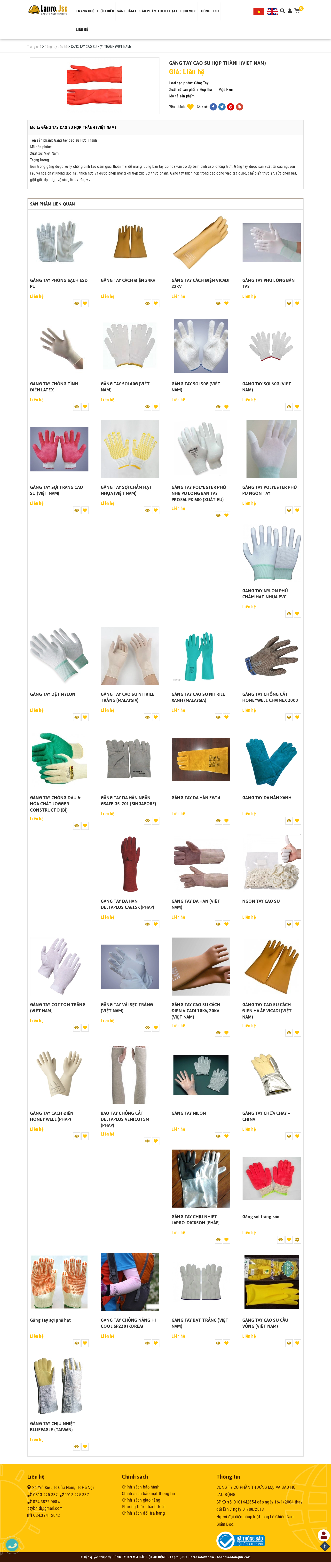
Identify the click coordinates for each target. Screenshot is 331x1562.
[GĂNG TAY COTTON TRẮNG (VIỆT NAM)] (59, 966)
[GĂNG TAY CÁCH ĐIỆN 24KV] (130, 242)
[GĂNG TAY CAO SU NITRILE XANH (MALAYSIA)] (201, 656)
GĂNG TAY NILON (189, 1113)
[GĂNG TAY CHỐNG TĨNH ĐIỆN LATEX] (59, 345)
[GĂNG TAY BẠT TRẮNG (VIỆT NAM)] (201, 1282)
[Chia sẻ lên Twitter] (222, 106)
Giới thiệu (105, 11)
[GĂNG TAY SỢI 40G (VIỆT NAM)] (130, 345)
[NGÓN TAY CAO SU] (271, 863)
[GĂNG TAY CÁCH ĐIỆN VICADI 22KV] (201, 242)
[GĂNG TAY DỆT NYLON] (59, 656)
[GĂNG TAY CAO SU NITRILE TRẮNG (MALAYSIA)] (130, 656)
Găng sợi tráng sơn (260, 1216)
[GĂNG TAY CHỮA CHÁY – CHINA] (271, 1075)
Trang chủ (85, 11)
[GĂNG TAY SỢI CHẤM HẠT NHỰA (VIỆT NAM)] (130, 449)
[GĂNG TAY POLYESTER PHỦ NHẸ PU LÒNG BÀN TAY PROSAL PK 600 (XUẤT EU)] (201, 449)
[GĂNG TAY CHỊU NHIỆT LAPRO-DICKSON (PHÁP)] (201, 1178)
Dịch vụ (187, 11)
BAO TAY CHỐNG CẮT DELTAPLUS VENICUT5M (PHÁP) (125, 1119)
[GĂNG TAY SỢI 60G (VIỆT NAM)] (271, 345)
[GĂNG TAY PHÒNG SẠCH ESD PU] (59, 242)
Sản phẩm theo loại (157, 11)
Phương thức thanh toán (144, 1506)
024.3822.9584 (46, 1501)
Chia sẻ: (203, 107)
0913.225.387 (76, 1494)
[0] (297, 11)
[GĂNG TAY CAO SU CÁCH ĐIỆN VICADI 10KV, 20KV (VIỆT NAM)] (201, 966)
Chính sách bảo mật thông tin (148, 1493)
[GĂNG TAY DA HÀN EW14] (201, 759)
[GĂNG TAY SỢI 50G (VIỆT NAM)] (201, 345)
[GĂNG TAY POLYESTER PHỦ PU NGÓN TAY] (271, 449)
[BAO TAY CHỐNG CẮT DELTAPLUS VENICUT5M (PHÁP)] (130, 1075)
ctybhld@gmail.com (45, 1508)
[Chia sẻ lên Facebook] (213, 106)
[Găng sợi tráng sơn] (271, 1178)
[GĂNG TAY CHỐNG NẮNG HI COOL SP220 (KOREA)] (130, 1282)
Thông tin (208, 11)
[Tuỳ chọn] (297, 1240)
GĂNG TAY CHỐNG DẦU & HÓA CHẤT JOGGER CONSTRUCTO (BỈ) (55, 803)
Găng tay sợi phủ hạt (50, 1320)
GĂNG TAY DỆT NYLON (52, 694)
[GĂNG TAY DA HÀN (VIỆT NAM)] (201, 863)
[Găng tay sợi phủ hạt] (59, 1282)
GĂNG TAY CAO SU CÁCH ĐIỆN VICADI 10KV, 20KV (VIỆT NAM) (196, 1010)
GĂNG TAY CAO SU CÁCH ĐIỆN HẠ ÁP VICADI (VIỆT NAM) (267, 1010)
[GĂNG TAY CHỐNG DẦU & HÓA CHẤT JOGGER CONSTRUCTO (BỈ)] (59, 759)
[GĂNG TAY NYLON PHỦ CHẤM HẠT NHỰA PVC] (271, 552)
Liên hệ (82, 29)
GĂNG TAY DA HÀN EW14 (196, 797)
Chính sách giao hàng (141, 1500)
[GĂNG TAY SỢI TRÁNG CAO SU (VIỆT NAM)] (59, 449)
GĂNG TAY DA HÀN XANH (267, 797)
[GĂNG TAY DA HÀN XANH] (271, 759)
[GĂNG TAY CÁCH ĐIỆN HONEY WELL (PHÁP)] (59, 1075)
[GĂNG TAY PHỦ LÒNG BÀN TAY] (271, 242)
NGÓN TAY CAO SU (261, 901)
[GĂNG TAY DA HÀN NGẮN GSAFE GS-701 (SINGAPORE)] (130, 759)
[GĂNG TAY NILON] (201, 1075)
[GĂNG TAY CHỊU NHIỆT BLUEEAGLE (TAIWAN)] (59, 1385)
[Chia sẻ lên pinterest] (230, 106)
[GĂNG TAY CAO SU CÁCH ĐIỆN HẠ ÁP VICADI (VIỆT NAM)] (271, 966)
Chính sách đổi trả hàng (143, 1513)
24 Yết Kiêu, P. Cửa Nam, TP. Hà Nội (63, 1487)
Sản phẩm (126, 11)
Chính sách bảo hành (140, 1486)
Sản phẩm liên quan (52, 203)
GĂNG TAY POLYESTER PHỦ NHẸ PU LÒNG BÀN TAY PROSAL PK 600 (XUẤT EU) (199, 493)
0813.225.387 (45, 1494)
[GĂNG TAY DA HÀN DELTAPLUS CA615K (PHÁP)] (130, 863)
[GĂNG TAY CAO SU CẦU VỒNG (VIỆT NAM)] (271, 1282)
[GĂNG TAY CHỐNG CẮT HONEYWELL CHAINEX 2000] (271, 656)
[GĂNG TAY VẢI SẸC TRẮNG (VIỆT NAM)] (130, 966)
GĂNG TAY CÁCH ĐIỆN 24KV (128, 280)
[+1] (239, 106)
